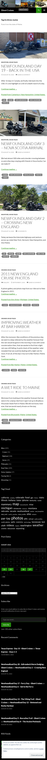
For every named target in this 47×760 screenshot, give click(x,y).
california (5, 497)
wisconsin (11, 528)
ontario (27, 305)
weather (22, 370)
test (43, 522)
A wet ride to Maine (20, 387)
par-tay (5, 518)
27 (30, 569)
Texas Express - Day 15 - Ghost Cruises (17, 648)
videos (5, 177)
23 (4, 569)
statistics (19, 522)
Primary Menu (44, 10)
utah (3, 525)
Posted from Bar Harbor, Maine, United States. (19, 364)
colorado (20, 497)
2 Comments (22, 231)
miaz (31, 504)
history (36, 498)
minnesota (17, 508)
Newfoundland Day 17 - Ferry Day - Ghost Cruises (21, 683)
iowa (18, 500)
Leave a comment (24, 75)
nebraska (5, 511)
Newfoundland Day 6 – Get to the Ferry (17, 687)
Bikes (3, 448)
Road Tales (13, 62)
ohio (29, 514)
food (27, 497)
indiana (12, 500)
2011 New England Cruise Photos (19, 275)
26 (23, 569)
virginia (17, 526)
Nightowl (5, 62)
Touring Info (5, 476)
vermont (15, 256)
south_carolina (38, 519)
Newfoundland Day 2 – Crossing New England (22, 222)
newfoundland (23, 511)
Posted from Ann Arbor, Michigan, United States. (20, 299)
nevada (13, 511)
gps (4, 100)
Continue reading (9, 89)
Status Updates (6, 472)
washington (26, 525)
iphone (11, 253)
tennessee (36, 522)
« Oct (3, 577)
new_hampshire (35, 100)
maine (11, 100)
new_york (41, 253)
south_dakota (5, 522)
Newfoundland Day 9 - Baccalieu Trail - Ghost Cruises (23, 718)
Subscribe (6, 625)
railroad (30, 519)
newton (32, 511)
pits (25, 518)
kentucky (33, 500)
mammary (6, 504)
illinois (4, 500)
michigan (6, 508)
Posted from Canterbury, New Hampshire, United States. (23, 94)
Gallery (6, 282)
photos (5, 103)
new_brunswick (21, 100)
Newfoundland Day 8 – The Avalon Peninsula (22, 721)
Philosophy (4, 464)
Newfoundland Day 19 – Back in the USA (21, 68)
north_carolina (12, 514)
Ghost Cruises (7, 10)
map (16, 504)
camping (6, 370)
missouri (24, 508)
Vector (4, 460)
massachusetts (15, 305)
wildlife (4, 528)
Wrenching (4, 480)
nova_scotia (28, 175)
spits (13, 522)
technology (27, 522)
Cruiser (4, 270)
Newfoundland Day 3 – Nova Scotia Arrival (22, 145)
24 (11, 569)
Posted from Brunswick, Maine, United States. (19, 414)
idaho (41, 497)
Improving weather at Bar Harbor (21, 324)
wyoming (20, 528)
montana (32, 508)
